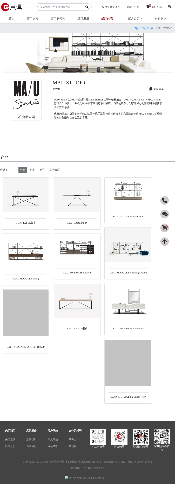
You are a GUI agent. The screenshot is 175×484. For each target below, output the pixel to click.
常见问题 (53, 439)
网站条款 (53, 446)
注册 (136, 6)
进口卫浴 (83, 18)
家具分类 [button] (134, 18)
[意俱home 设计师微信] (170, 7)
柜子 (32, 169)
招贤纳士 (74, 446)
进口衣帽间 (58, 18)
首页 (12, 18)
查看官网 (28, 117)
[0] (165, 234)
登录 (129, 6)
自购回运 (31, 446)
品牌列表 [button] (107, 18)
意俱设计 (31, 439)
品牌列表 (148, 28)
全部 (22, 169)
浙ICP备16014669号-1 (139, 461)
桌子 (42, 169)
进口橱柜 (32, 18)
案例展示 (160, 18)
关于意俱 (10, 439)
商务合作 (74, 439)
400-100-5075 (112, 6)
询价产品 (156, 7)
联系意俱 (10, 446)
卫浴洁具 (54, 169)
